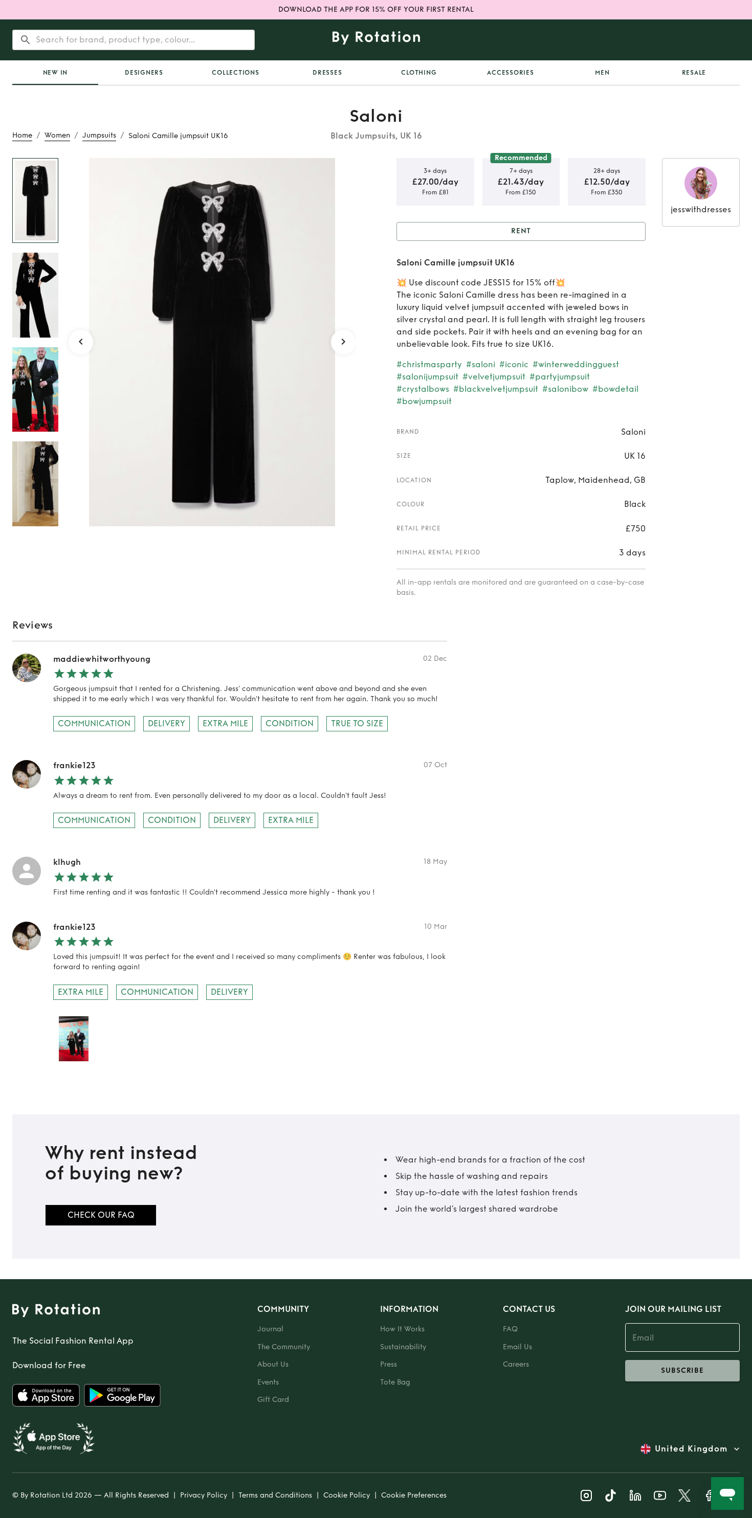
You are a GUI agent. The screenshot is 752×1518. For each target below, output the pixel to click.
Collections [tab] (235, 72)
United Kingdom (691, 1449)
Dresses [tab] (327, 72)
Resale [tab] (694, 72)
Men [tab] (602, 72)
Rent (521, 231)
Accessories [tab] (510, 72)
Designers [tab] (144, 72)
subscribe (682, 1370)
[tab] (55, 72)
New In (55, 72)
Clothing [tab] (418, 72)
